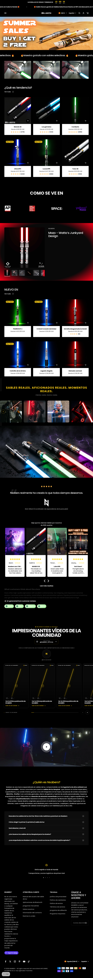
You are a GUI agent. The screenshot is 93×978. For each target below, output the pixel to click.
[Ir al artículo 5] (36, 273)
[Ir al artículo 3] (22, 273)
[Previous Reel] (83, 712)
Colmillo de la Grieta (18, 371)
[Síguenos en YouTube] (24, 961)
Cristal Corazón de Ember (46, 329)
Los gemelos (46, 127)
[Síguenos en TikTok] (29, 961)
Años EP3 (17, 169)
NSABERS (51, 229)
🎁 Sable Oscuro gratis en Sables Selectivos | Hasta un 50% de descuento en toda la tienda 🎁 (43, 7)
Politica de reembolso (58, 900)
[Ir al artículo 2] (14, 273)
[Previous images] (3, 412)
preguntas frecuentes (31, 906)
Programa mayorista (57, 914)
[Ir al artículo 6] (43, 273)
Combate (75, 127)
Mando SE (17, 127)
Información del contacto (32, 913)
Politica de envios (56, 903)
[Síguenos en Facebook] (5, 961)
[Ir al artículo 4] (29, 273)
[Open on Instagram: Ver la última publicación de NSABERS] (16, 686)
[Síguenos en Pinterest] (19, 961)
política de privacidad (58, 897)
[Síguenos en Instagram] (15, 961)
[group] (46, 33)
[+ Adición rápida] (28, 121)
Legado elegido (46, 371)
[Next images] (90, 412)
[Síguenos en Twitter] (10, 961)
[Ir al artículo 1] (7, 273)
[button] (45, 581)
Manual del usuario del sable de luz (33, 898)
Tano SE (75, 169)
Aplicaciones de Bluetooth (32, 902)
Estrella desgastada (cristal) (75, 329)
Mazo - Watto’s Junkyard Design (65, 234)
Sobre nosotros (28, 909)
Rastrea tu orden (29, 916)
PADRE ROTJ (17, 329)
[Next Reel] (87, 712)
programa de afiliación (58, 910)
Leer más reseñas (46, 586)
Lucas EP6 (46, 169)
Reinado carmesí (75, 371)
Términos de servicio (57, 907)
